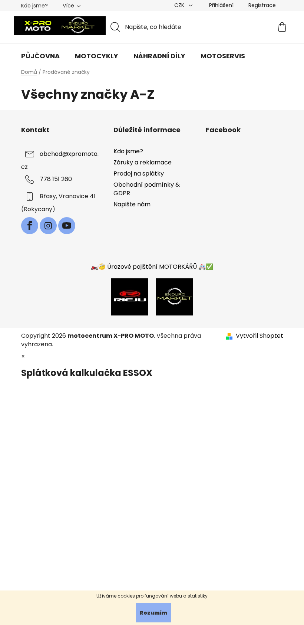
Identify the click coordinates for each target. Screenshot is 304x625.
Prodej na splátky (138, 173)
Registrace (262, 5)
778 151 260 (56, 179)
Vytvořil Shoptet (259, 336)
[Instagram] (48, 225)
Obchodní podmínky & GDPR (146, 188)
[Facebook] (29, 225)
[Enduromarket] (174, 296)
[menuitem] (40, 56)
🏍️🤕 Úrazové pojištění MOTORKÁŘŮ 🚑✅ (152, 266)
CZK (180, 5)
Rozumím (153, 612)
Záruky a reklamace (142, 162)
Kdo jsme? (34, 5)
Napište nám (132, 204)
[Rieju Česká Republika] (129, 296)
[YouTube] (66, 225)
